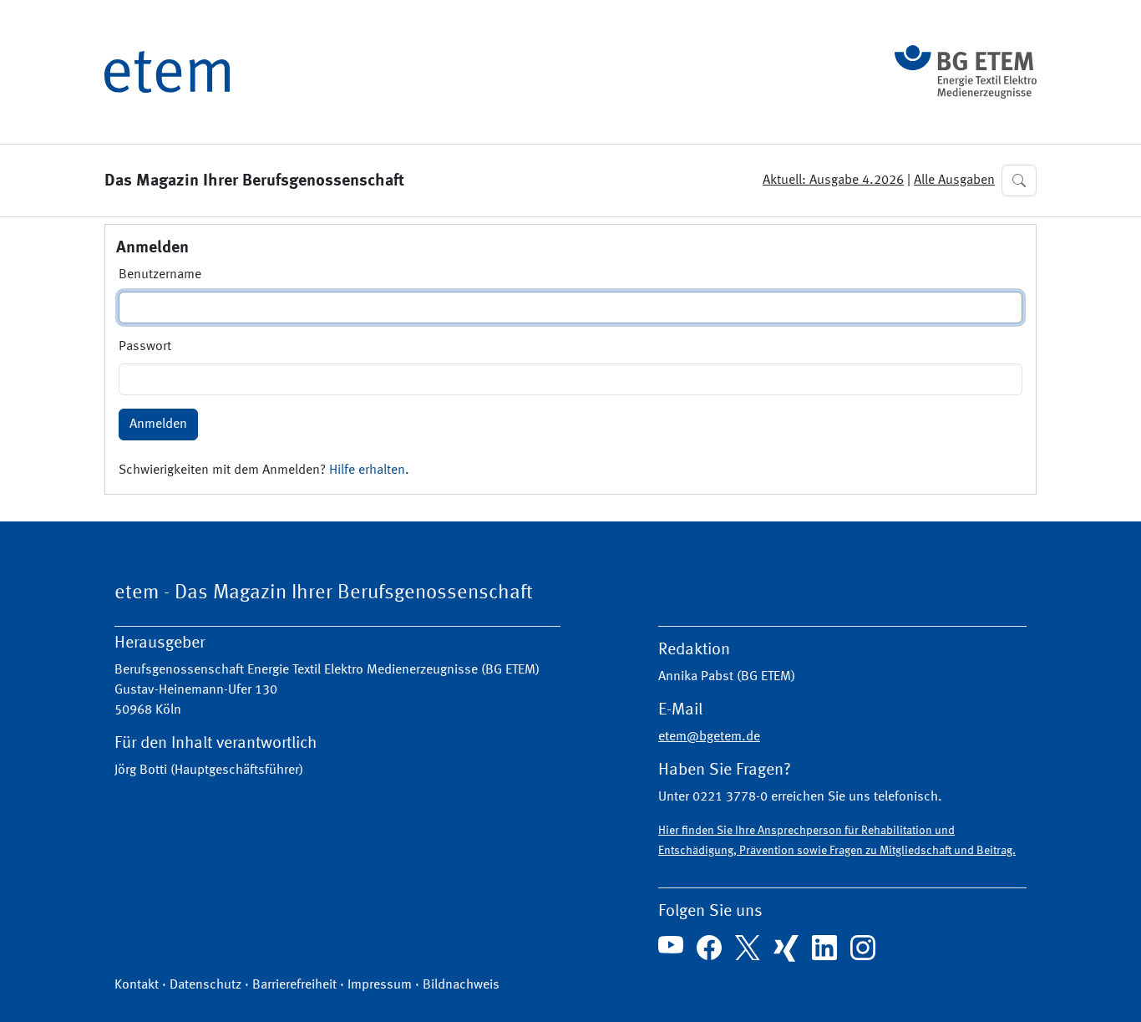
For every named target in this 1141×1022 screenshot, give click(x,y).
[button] (1019, 180)
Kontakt (136, 985)
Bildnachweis (461, 985)
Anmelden (158, 424)
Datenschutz (205, 985)
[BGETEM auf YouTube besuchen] (670, 945)
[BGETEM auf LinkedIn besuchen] (824, 947)
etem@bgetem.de (709, 737)
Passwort (145, 346)
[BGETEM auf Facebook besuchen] (709, 947)
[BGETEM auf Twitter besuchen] (747, 947)
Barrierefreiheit (294, 985)
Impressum (379, 985)
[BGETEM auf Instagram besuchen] (862, 947)
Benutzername (160, 275)
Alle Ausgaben (954, 180)
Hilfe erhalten (367, 470)
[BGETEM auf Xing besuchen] (786, 948)
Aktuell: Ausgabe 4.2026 (833, 180)
